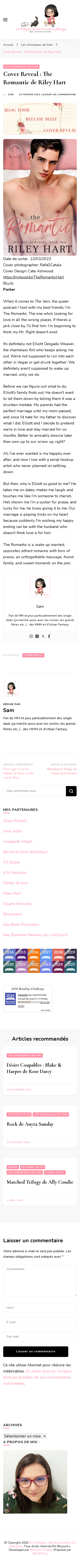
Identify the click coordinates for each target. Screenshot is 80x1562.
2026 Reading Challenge (27, 988)
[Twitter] (43, 636)
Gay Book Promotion (21, 924)
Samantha (23, 994)
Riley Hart (12, 893)
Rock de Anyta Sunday (30, 1124)
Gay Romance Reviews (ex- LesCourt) (35, 934)
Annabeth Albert (17, 841)
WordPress (39, 1553)
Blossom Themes (41, 1550)
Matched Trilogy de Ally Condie (40, 1182)
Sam (11, 94)
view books (45, 1010)
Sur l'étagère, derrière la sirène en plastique (43, 1544)
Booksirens (12, 914)
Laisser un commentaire (58, 94)
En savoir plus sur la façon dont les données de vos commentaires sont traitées (37, 1377)
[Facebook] (49, 636)
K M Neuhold (14, 872)
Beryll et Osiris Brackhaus (25, 851)
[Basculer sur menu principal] (5, 19)
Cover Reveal (33, 655)
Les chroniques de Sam (21, 66)
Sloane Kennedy (17, 903)
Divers (12, 1167)
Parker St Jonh (15, 883)
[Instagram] (31, 636)
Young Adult (54, 1172)
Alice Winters (15, 820)
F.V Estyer (11, 862)
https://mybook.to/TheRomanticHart (33, 277)
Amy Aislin (12, 831)
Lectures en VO (19, 1114)
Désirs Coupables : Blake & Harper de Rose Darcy (34, 1068)
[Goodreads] (37, 636)
